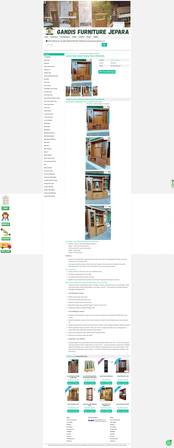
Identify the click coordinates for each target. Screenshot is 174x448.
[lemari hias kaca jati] (122, 372)
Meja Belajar (47, 123)
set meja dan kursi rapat (50, 180)
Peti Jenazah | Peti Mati (50, 161)
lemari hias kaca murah (122, 404)
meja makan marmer (49, 133)
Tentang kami (70, 438)
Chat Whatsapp (108, 72)
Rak (45, 164)
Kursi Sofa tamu (48, 95)
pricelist (89, 37)
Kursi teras (47, 107)
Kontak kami (54, 37)
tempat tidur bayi (48, 186)
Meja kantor (47, 126)
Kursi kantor (47, 85)
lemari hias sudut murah (106, 376)
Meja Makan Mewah (49, 136)
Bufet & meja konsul (49, 66)
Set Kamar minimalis (49, 174)
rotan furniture (48, 167)
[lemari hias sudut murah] (106, 372)
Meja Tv (46, 152)
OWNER (96, 37)
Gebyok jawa (47, 72)
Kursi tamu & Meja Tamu (50, 101)
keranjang (69, 427)
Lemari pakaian (48, 120)
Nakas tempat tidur (49, 158)
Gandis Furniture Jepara (120, 445)
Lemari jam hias (48, 117)
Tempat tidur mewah (49, 190)
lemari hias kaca (74, 53)
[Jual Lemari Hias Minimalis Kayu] (90, 400)
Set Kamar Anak (48, 171)
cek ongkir (69, 422)
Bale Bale (46, 63)
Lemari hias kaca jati (73, 404)
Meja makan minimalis (49, 139)
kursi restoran (48, 91)
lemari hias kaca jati (122, 376)
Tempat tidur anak (49, 183)
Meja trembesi (48, 148)
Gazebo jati (47, 69)
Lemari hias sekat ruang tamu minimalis (85, 56)
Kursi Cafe (47, 82)
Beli (77, 383)
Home (46, 37)
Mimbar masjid (48, 155)
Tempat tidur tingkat (49, 196)
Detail (71, 383)
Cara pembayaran (65, 37)
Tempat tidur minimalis (50, 193)
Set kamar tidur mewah (50, 177)
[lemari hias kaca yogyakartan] (106, 400)
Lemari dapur (47, 110)
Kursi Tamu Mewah (49, 104)
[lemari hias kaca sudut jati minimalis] (73, 372)
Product (69, 436)
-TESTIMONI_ (47, 57)
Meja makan (47, 129)
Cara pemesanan (72, 420)
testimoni (81, 37)
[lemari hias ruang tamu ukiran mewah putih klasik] (90, 372)
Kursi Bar (46, 79)
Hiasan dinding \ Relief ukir (51, 76)
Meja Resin (47, 142)
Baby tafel (46, 60)
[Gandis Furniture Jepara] (87, 34)
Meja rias (46, 145)
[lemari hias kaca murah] (122, 400)
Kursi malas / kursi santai (50, 88)
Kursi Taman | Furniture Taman (52, 98)
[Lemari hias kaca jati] (73, 400)
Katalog (74, 37)
